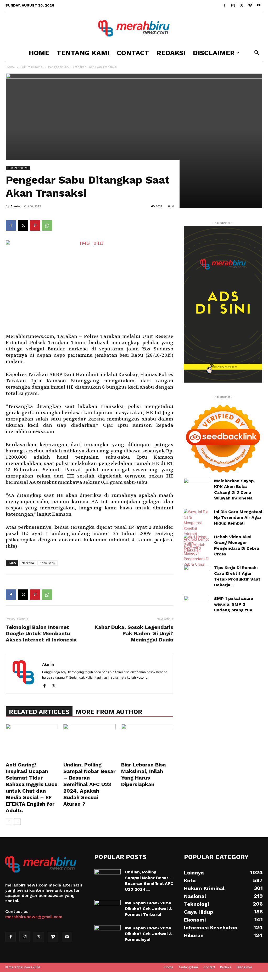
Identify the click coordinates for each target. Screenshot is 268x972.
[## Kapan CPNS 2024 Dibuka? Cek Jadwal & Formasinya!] (107, 934)
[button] (256, 53)
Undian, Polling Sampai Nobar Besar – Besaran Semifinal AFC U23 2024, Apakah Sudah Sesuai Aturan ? (89, 784)
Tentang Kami (83, 53)
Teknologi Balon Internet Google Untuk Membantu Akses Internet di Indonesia (41, 633)
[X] (241, 5)
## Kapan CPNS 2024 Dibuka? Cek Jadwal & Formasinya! (148, 933)
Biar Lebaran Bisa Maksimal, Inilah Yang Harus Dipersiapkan (143, 774)
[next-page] (17, 821)
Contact (133, 53)
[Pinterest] (35, 225)
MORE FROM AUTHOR (109, 711)
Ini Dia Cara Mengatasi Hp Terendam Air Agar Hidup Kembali (238, 517)
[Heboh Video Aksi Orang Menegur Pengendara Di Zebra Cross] (197, 550)
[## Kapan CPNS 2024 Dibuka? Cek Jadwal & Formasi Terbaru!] (107, 909)
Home (39, 53)
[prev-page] (9, 821)
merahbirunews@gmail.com (33, 916)
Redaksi (171, 53)
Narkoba (28, 563)
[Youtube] (259, 5)
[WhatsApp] (47, 225)
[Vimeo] (250, 5)
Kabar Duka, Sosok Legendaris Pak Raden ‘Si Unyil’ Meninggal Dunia (134, 633)
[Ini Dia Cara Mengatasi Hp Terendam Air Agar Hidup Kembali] (197, 531)
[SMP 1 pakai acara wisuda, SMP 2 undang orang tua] (196, 605)
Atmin (15, 206)
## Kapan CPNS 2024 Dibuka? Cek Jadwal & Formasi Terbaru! (148, 908)
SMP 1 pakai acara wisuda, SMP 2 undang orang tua (233, 604)
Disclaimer (214, 53)
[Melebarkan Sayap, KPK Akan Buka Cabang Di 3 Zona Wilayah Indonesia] (197, 485)
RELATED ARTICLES (39, 711)
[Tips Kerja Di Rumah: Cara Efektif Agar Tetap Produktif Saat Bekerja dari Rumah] (197, 574)
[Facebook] (224, 5)
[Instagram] (233, 5)
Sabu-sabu (47, 563)
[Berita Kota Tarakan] (134, 28)
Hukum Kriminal (31, 67)
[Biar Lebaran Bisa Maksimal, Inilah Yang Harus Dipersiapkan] (147, 742)
